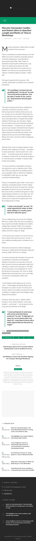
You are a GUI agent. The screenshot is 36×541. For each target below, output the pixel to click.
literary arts (23, 330)
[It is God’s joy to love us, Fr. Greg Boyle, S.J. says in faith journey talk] (6, 455)
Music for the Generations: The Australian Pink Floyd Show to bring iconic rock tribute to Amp (22, 429)
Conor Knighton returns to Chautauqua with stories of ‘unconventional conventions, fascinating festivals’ (19, 522)
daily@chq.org (8, 493)
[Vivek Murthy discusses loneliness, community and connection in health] (6, 469)
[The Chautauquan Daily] (18, 8)
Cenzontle (11, 330)
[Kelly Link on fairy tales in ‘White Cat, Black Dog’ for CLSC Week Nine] (6, 462)
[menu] (4, 20)
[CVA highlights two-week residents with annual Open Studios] (6, 437)
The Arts (6, 333)
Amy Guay (8, 38)
